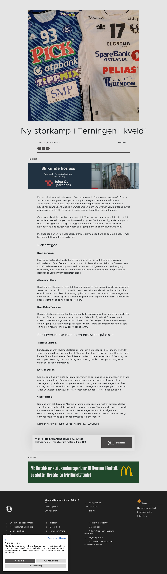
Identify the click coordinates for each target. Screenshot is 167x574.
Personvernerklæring (57, 538)
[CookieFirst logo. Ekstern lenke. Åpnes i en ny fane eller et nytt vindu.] (6, 540)
